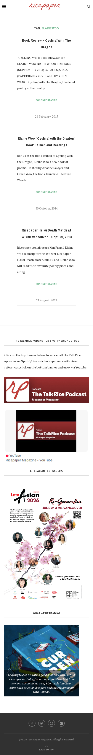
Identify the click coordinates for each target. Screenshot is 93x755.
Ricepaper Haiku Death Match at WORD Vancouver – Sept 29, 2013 (47, 233)
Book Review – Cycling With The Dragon (46, 44)
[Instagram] (51, 723)
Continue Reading (46, 100)
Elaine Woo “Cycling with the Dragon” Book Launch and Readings (46, 142)
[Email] (61, 723)
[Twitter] (41, 723)
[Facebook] (32, 723)
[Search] (89, 6)
